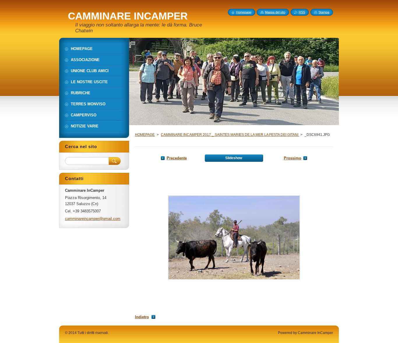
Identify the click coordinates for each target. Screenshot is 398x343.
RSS (302, 12)
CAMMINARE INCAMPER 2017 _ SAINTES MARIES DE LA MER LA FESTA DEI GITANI (230, 134)
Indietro (142, 317)
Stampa (323, 12)
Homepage (243, 12)
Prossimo (292, 158)
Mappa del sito (275, 12)
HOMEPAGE (145, 134)
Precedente (177, 158)
